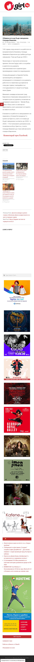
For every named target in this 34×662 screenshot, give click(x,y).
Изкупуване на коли (9, 648)
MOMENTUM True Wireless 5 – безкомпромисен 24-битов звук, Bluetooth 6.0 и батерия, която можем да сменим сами (17, 569)
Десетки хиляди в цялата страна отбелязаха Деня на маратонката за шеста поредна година (16, 215)
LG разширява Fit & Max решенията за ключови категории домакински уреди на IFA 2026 (17, 562)
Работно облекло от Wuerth (11, 644)
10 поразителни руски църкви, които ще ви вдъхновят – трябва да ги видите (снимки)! (8, 174)
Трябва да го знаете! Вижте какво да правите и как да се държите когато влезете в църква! (8, 194)
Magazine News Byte (18, 658)
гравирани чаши (7, 641)
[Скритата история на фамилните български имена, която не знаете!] (22, 166)
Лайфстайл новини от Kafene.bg (17, 539)
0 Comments (15, 44)
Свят (4, 44)
